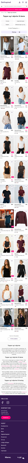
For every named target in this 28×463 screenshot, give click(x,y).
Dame (2, 12)
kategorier (13, 28)
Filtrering (14, 32)
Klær (6, 12)
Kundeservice (4, 426)
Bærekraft (3, 445)
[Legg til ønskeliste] (12, 38)
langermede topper (5, 365)
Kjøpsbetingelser (5, 434)
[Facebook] (2, 402)
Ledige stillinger (5, 442)
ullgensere (17, 368)
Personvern (4, 437)
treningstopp (10, 383)
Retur (2, 431)
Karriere (3, 448)
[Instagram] (8, 402)
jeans (13, 365)
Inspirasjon (3, 450)
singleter (20, 361)
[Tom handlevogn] (26, 2)
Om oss (3, 439)
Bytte (2, 428)
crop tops (24, 363)
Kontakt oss (5, 417)
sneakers (18, 365)
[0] (22, 2)
